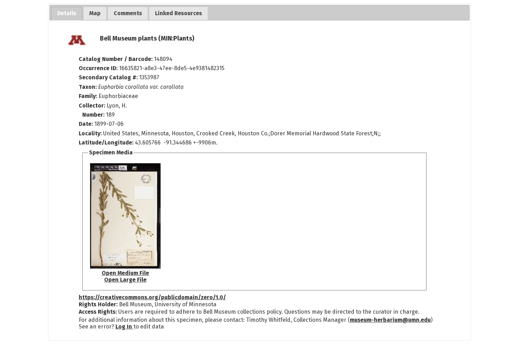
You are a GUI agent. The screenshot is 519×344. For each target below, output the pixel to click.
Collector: (93, 105)
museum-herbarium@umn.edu (390, 320)
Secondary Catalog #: (108, 77)
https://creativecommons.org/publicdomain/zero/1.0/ (152, 297)
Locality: (90, 133)
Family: (88, 96)
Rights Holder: (98, 304)
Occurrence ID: (99, 68)
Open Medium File (125, 273)
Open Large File (125, 279)
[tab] (66, 13)
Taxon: (88, 87)
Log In (124, 326)
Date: (86, 124)
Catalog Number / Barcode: (116, 59)
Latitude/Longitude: (106, 142)
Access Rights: (98, 311)
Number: (94, 114)
